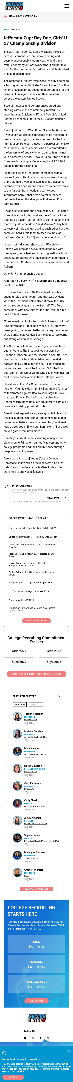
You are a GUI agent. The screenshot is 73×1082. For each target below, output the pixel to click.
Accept (13, 1077)
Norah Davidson (33, 765)
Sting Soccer (31, 858)
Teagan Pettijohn (33, 713)
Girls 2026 (54, 651)
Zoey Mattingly (32, 783)
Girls (6, 29)
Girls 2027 (19, 651)
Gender (18, 704)
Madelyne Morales (34, 852)
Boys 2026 (54, 662)
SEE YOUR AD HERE (36, 621)
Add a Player (37, 1001)
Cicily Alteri (30, 800)
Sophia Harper (32, 835)
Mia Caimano (31, 748)
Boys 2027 (19, 662)
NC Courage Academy (35, 806)
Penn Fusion (30, 772)
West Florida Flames (35, 754)
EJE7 (26, 876)
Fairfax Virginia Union (35, 824)
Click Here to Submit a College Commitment (36, 674)
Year (33, 704)
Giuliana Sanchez (33, 731)
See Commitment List (36, 889)
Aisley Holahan (32, 817)
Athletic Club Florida (35, 737)
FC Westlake (30, 720)
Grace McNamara (33, 869)
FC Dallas (29, 789)
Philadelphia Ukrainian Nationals (41, 841)
